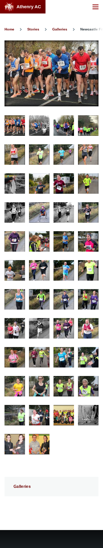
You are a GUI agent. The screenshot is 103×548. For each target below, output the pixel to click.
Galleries (59, 29)
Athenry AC (28, 6)
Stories (33, 29)
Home (9, 29)
